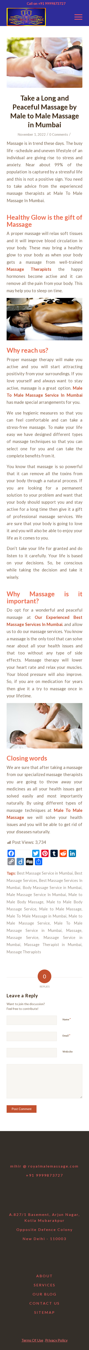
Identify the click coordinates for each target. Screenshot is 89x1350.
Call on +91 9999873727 (46, 3)
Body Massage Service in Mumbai (52, 887)
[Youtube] (56, 1150)
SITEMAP (44, 1312)
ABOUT (44, 1276)
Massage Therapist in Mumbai (52, 944)
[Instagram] (44, 1150)
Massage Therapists (29, 269)
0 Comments (58, 134)
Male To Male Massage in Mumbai (36, 916)
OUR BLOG (45, 1294)
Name (67, 1019)
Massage (73, 930)
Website (68, 1051)
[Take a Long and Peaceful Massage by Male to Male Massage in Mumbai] (44, 62)
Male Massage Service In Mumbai (36, 894)
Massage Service (22, 937)
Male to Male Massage (60, 909)
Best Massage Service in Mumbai (45, 873)
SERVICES (44, 1285)
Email (66, 1035)
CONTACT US (44, 1303)
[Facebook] (20, 1150)
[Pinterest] (68, 1150)
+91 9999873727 (44, 1175)
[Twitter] (32, 1150)
